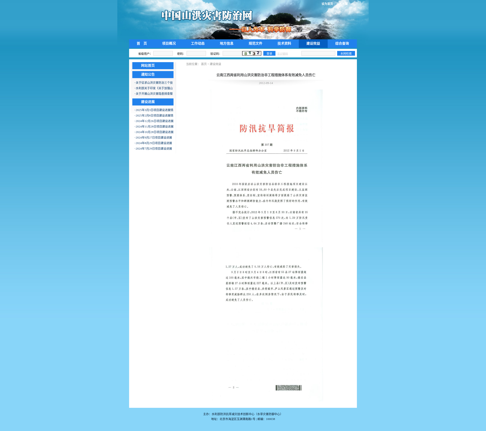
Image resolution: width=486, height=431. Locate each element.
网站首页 (148, 65)
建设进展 (148, 102)
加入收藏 (342, 3)
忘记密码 (282, 53)
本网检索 (346, 53)
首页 (204, 64)
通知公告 (148, 74)
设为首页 (327, 3)
